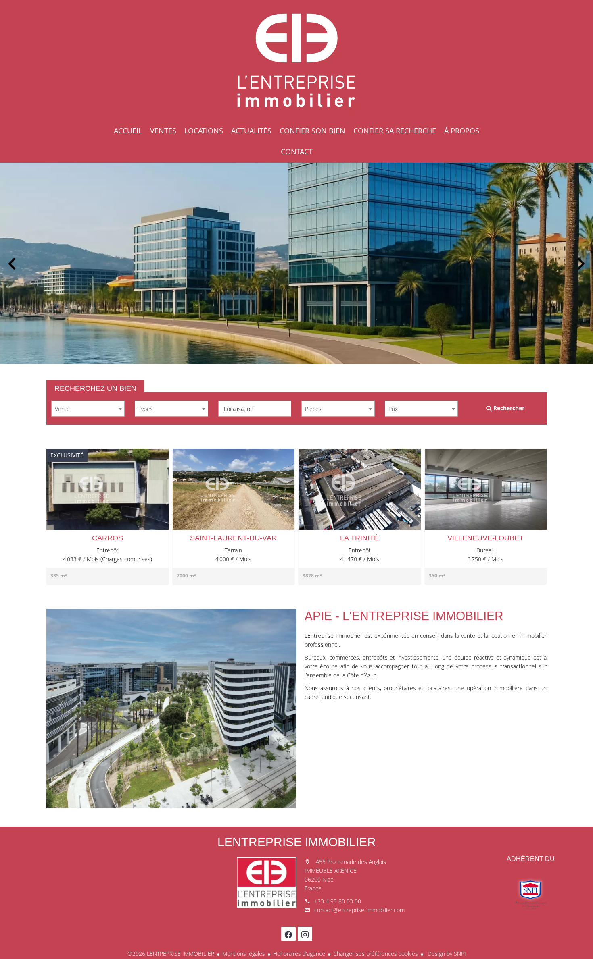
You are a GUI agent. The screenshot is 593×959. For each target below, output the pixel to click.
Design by (446, 953)
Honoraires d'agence (299, 953)
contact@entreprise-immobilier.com (359, 910)
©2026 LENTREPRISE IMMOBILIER (170, 953)
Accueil (296, 60)
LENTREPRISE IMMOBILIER (296, 842)
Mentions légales (243, 953)
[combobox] (88, 409)
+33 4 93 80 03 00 (337, 901)
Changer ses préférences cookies (375, 953)
